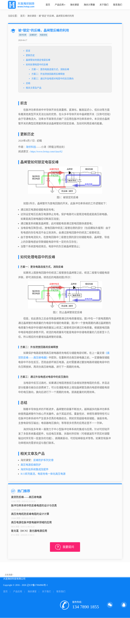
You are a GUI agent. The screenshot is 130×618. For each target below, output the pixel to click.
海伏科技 (31, 147)
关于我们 (104, 5)
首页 (48, 5)
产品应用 (59, 5)
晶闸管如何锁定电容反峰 (38, 60)
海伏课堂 (74, 5)
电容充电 (43, 35)
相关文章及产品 (33, 88)
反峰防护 (33, 35)
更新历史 (30, 55)
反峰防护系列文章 (43, 460)
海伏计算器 (89, 5)
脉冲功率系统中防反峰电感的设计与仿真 (34, 505)
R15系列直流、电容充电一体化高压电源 (43, 473)
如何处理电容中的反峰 (37, 64)
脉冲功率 (22, 35)
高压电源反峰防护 (31, 464)
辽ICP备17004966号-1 (37, 585)
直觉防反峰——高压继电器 (26, 497)
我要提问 (68, 547)
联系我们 (117, 5)
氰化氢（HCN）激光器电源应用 (29, 530)
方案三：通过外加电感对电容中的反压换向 (52, 78)
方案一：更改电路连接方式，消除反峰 (50, 69)
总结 (28, 83)
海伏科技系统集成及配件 (35, 469)
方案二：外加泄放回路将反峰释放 (48, 74)
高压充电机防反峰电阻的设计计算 (30, 514)
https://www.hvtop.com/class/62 (46, 151)
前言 (28, 51)
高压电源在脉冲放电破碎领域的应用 (31, 522)
